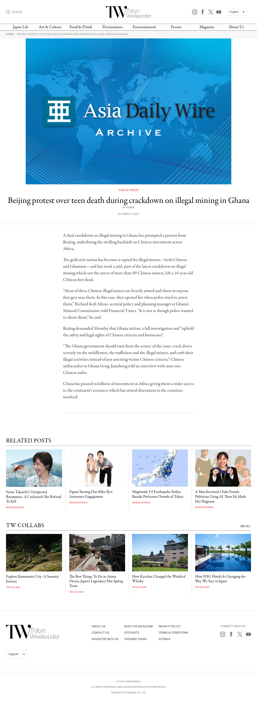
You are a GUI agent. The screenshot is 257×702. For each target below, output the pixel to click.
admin (130, 207)
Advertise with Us (105, 639)
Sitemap (164, 639)
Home (10, 34)
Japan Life (21, 27)
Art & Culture (50, 27)
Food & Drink (80, 27)
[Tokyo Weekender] (33, 638)
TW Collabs (13, 587)
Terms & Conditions (173, 632)
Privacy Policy (169, 626)
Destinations (112, 27)
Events (176, 27)
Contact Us (100, 632)
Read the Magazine (138, 626)
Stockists (131, 632)
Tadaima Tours (135, 639)
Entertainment (144, 27)
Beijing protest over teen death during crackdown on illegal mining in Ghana (72, 34)
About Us (236, 27)
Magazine (206, 27)
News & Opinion (129, 190)
